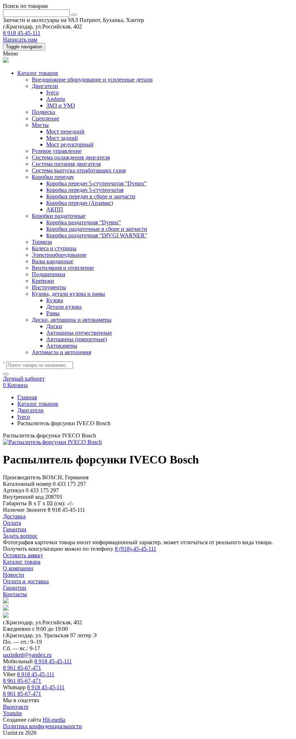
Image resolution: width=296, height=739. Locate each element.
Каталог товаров (37, 73)
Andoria (55, 99)
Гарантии (14, 588)
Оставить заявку (23, 555)
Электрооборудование (59, 255)
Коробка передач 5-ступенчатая (84, 190)
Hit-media (54, 720)
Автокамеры (61, 346)
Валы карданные (52, 261)
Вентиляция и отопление (63, 268)
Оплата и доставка (26, 581)
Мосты (40, 125)
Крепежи (43, 281)
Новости (13, 575)
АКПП (54, 209)
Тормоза (42, 242)
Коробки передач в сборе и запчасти (90, 196)
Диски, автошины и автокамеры (72, 320)
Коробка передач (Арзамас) (79, 203)
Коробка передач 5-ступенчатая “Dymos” (96, 183)
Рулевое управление (57, 151)
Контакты (15, 594)
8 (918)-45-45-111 (135, 549)
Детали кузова (64, 307)
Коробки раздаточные (59, 216)
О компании (18, 568)
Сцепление (45, 118)
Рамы (53, 313)
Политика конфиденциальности (42, 726)
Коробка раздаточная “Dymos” (83, 222)
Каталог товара (21, 562)
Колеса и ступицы (54, 248)
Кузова (54, 300)
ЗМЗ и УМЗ (60, 105)
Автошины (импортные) (76, 339)
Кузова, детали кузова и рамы (68, 294)
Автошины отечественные (79, 333)
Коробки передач (53, 177)
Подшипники (48, 274)
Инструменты (49, 287)
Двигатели (45, 86)
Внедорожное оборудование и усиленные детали (92, 79)
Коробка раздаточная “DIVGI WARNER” (96, 235)
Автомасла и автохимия (61, 352)
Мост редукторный (69, 144)
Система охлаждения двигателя (71, 157)
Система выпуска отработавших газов (79, 170)
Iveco (52, 92)
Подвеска (43, 112)
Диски (54, 326)
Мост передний (65, 131)
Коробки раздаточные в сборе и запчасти (96, 229)
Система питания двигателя (66, 164)
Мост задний (62, 138)
